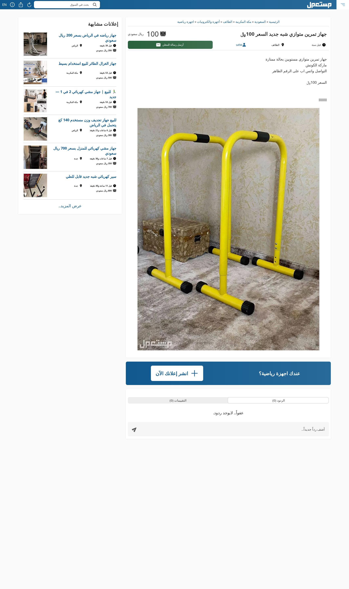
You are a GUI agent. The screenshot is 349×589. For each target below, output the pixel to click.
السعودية (260, 22)
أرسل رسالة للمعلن (173, 44)
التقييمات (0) (178, 400)
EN (4, 4)
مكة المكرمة (243, 22)
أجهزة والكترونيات (208, 22)
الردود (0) (278, 400)
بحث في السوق (79, 4)
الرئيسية (274, 22)
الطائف (227, 22)
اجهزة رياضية (185, 22)
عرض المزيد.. (70, 205)
